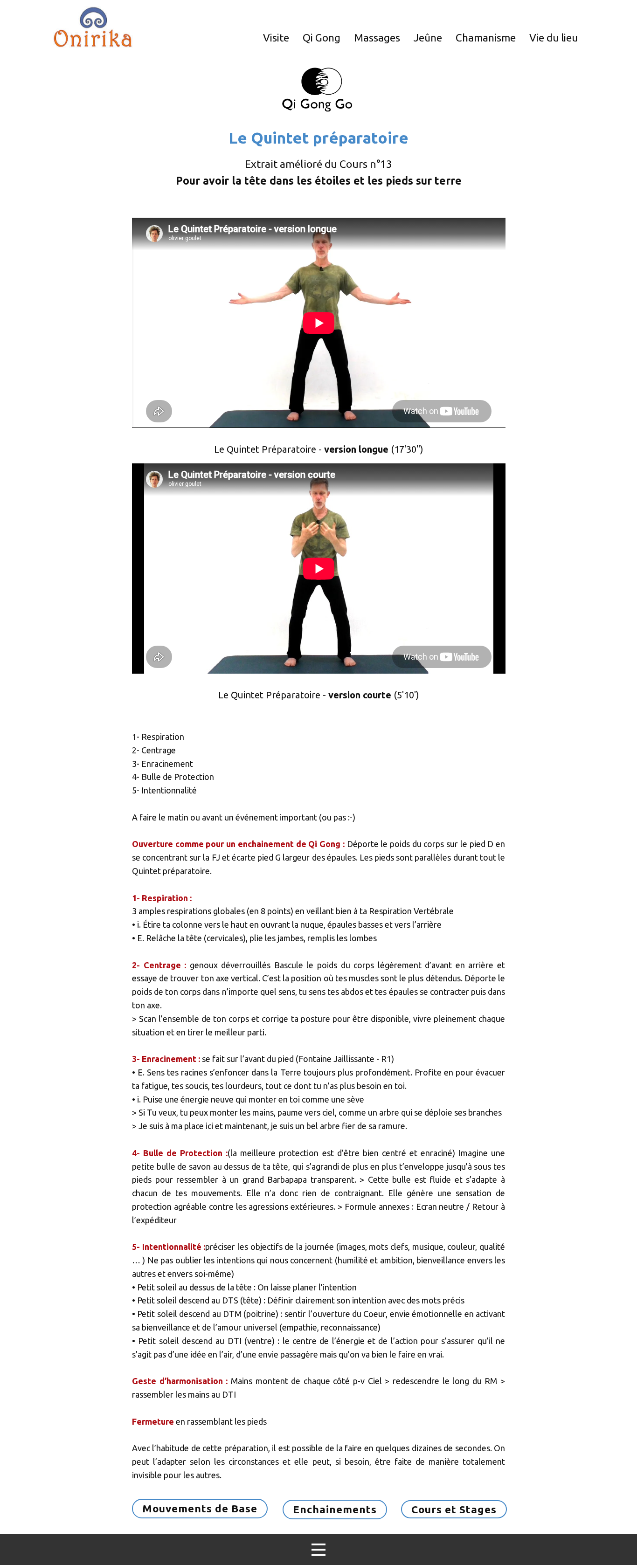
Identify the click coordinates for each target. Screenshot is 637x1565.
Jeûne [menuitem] (428, 37)
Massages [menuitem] (377, 37)
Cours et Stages (454, 1509)
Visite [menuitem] (276, 37)
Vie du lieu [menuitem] (553, 37)
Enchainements (335, 1509)
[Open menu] (319, 1550)
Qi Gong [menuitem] (321, 37)
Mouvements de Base (199, 1508)
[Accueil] (93, 27)
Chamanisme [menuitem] (486, 37)
